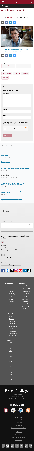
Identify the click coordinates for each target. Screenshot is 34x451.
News (5, 6)
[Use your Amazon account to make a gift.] (13, 410)
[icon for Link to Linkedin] (25, 270)
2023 (10, 351)
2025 (10, 345)
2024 (10, 348)
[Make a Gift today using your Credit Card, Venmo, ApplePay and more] (6, 410)
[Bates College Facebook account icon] (3, 446)
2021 (10, 356)
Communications (18, 420)
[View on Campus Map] (2, 242)
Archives (8, 340)
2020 (10, 359)
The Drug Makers (5, 162)
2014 (10, 375)
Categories (9, 283)
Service (11, 299)
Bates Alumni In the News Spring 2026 (11, 199)
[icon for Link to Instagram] (16, 270)
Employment (19, 425)
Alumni (11, 296)
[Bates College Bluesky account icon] (7, 446)
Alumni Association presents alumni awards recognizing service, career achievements (13, 183)
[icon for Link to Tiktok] (29, 270)
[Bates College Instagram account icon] (21, 446)
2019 (10, 361)
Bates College (17, 390)
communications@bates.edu (11, 265)
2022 (10, 353)
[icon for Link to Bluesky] (7, 270)
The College (12, 294)
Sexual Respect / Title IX (18, 428)
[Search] (29, 225)
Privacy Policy (19, 434)
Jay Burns (25, 296)
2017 (10, 367)
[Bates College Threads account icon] (12, 446)
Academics (12, 286)
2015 (10, 372)
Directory (19, 422)
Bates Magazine (10, 17)
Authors (22, 283)
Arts (10, 288)
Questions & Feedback (19, 437)
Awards (11, 304)
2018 (10, 364)
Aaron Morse (26, 288)
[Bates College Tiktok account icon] (17, 446)
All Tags (11, 316)
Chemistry (17, 73)
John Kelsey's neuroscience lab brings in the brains (15, 168)
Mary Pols (25, 299)
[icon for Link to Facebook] (3, 270)
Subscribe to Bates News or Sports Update (13, 333)
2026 (10, 343)
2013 (10, 377)
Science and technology (23, 66)
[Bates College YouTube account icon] (26, 446)
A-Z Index (19, 432)
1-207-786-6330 (6, 257)
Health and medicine (8, 66)
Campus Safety (18, 417)
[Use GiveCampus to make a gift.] (28, 410)
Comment (6, 93)
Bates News (25, 286)
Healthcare (25, 73)
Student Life (12, 291)
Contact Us (9, 314)
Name (5, 109)
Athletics (11, 302)
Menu (3, 2)
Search (31, 2)
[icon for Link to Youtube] (20, 270)
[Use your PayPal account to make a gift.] (20, 410)
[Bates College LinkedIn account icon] (31, 446)
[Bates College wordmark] (17, 2)
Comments (12, 324)
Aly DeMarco (26, 291)
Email (5, 115)
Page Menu (27, 6)
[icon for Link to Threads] (12, 270)
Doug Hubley (26, 294)
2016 (10, 369)
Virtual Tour (18, 440)
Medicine (5, 77)
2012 (10, 380)
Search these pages (8, 221)
